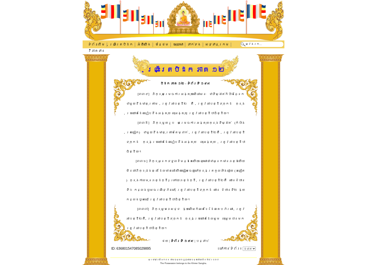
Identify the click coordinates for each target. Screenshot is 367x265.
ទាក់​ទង (194, 44)
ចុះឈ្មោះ (178, 44)
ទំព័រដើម (96, 44)
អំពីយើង (144, 44)
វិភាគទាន (96, 51)
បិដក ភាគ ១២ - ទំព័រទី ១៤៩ (185, 83)
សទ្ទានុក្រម (217, 44)
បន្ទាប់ (202, 241)
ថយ (165, 241)
